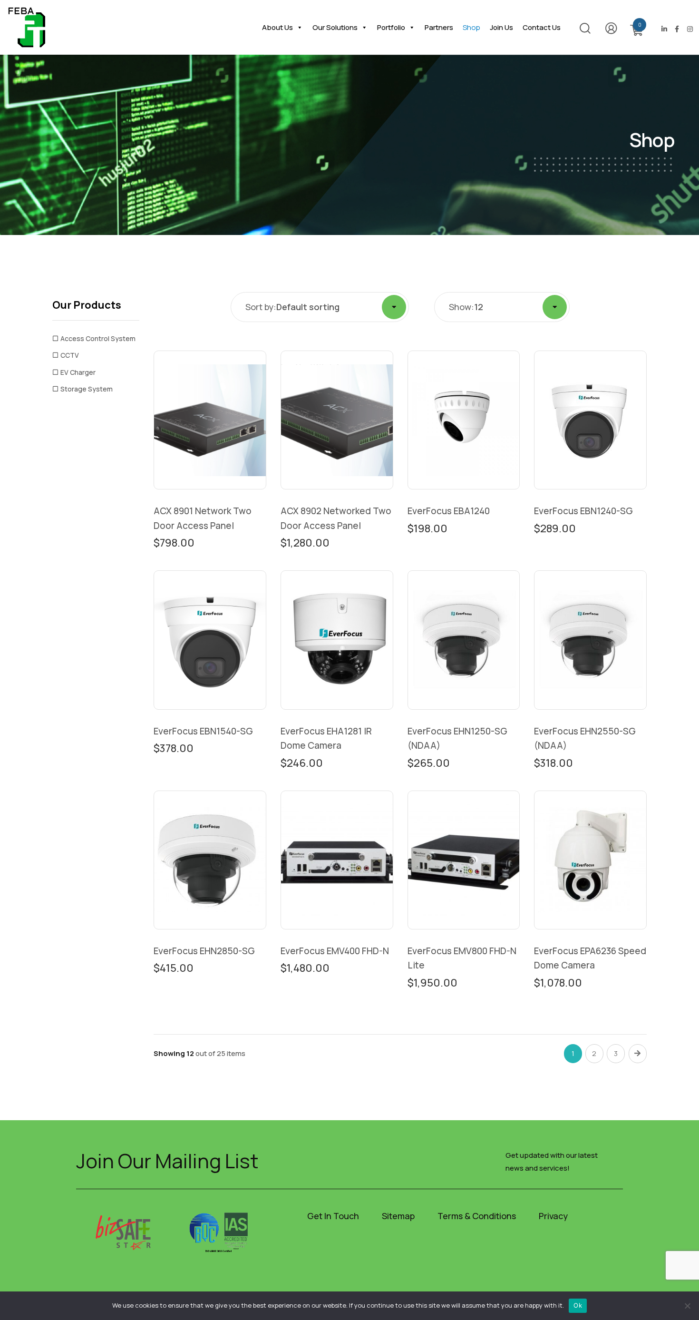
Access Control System (98, 338)
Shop (471, 27)
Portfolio (391, 27)
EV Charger (78, 372)
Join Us (501, 27)
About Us (277, 27)
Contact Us (542, 27)
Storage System (86, 388)
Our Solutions (335, 27)
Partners (439, 27)
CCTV (69, 355)
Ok (577, 1305)
